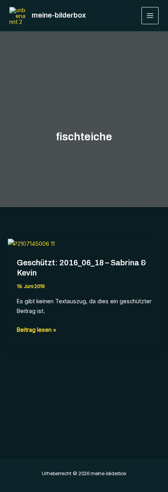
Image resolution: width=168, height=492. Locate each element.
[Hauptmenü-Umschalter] (150, 16)
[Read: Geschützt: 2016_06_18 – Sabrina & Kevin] (31, 243)
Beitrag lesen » (36, 330)
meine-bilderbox (59, 15)
